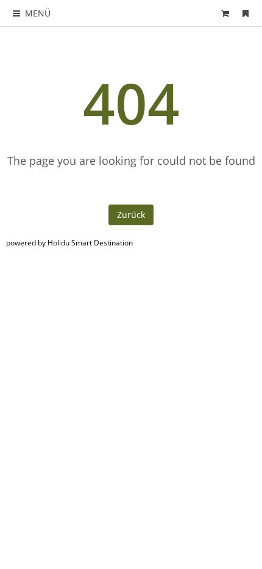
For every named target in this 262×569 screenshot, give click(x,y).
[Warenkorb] (225, 13)
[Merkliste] (245, 13)
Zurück (131, 214)
